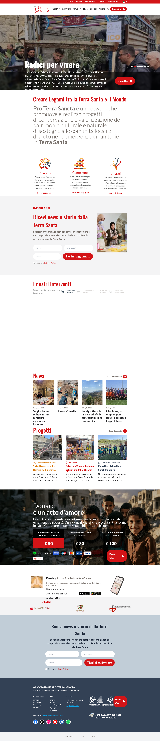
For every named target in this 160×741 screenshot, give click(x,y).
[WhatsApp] (68, 722)
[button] (125, 1)
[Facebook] (35, 722)
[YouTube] (55, 722)
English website (73, 706)
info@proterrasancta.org (53, 715)
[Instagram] (48, 722)
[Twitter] (42, 722)
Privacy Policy (50, 263)
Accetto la (46, 263)
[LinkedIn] (61, 722)
